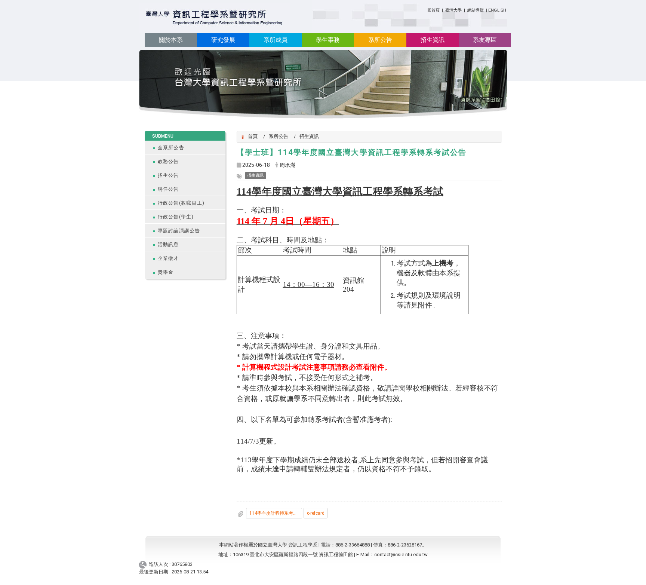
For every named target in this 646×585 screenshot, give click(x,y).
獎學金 (166, 272)
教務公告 (168, 161)
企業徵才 (168, 258)
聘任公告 (168, 189)
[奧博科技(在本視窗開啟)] (144, 564)
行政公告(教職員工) (181, 203)
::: (424, 9)
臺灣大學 (454, 10)
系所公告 (380, 39)
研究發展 (223, 39)
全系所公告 (171, 147)
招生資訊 (432, 39)
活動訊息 (168, 244)
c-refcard (315, 513)
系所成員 (275, 39)
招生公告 (168, 175)
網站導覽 (475, 10)
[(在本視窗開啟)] (214, 18)
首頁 (253, 136)
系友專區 (485, 39)
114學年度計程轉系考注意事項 (275, 513)
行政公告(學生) (176, 217)
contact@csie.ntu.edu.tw (401, 554)
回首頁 (433, 10)
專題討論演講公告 (179, 230)
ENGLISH (497, 10)
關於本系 (171, 39)
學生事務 (328, 39)
